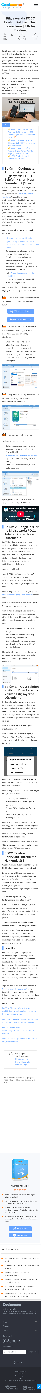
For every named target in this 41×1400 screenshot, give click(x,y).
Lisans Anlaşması (20, 1376)
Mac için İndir (22, 1235)
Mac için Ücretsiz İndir (22, 319)
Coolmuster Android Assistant (14, 989)
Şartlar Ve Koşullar (20, 1371)
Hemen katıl (32, 1352)
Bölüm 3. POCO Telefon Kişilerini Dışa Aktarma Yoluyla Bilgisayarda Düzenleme (20, 151)
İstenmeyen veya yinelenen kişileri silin (21, 455)
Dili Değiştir (20, 1362)
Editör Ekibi (5, 37)
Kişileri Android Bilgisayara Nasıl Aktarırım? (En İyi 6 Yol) (22, 1266)
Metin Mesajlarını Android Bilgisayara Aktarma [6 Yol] (22, 1259)
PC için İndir (21, 1228)
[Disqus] (21, 1120)
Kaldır (20, 1378)
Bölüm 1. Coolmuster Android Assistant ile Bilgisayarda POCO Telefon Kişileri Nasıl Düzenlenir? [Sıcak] (21, 133)
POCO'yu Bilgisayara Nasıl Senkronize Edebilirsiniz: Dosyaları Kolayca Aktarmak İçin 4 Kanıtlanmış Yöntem (19, 1011)
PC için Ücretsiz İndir (22, 311)
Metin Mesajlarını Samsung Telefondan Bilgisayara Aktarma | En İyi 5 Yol (19, 1287)
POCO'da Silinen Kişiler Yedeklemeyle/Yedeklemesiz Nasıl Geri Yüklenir (18, 1030)
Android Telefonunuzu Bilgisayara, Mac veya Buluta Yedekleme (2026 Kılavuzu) (21, 1294)
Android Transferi (22, 37)
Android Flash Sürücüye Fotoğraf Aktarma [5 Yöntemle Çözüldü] (21, 1280)
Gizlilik (21, 1373)
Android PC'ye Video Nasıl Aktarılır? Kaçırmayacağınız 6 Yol (17, 1273)
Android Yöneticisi (20, 1185)
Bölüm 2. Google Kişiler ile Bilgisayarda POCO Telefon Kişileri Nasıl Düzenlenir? (22, 143)
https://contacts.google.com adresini (17, 595)
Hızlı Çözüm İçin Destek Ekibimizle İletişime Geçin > (22, 1062)
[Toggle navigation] (36, 6)
